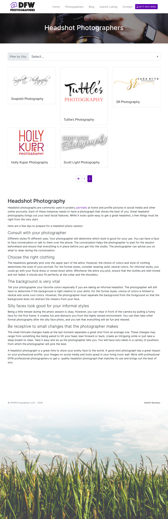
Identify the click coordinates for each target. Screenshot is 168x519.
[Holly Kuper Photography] (31, 142)
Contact (128, 6)
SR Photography (128, 102)
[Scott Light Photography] (84, 142)
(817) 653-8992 (147, 6)
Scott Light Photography (82, 162)
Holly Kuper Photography (29, 162)
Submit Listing (108, 6)
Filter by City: (18, 56)
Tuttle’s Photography (79, 119)
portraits (81, 207)
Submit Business (152, 402)
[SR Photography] (136, 82)
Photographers (74, 6)
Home (56, 6)
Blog (91, 6)
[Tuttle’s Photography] (84, 90)
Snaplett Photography (27, 99)
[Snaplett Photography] (31, 80)
